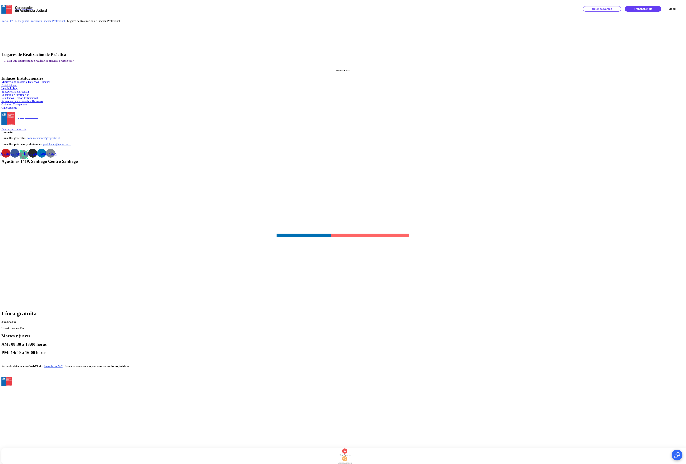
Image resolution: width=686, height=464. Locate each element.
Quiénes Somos (602, 9)
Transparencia (643, 9)
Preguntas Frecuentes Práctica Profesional (41, 21)
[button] (9, 85)
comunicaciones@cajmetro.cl (43, 138)
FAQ (13, 21)
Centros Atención (345, 463)
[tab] (343, 61)
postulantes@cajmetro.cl (57, 144)
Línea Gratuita (345, 455)
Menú (672, 9)
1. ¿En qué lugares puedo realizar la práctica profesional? (39, 60)
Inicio (4, 21)
